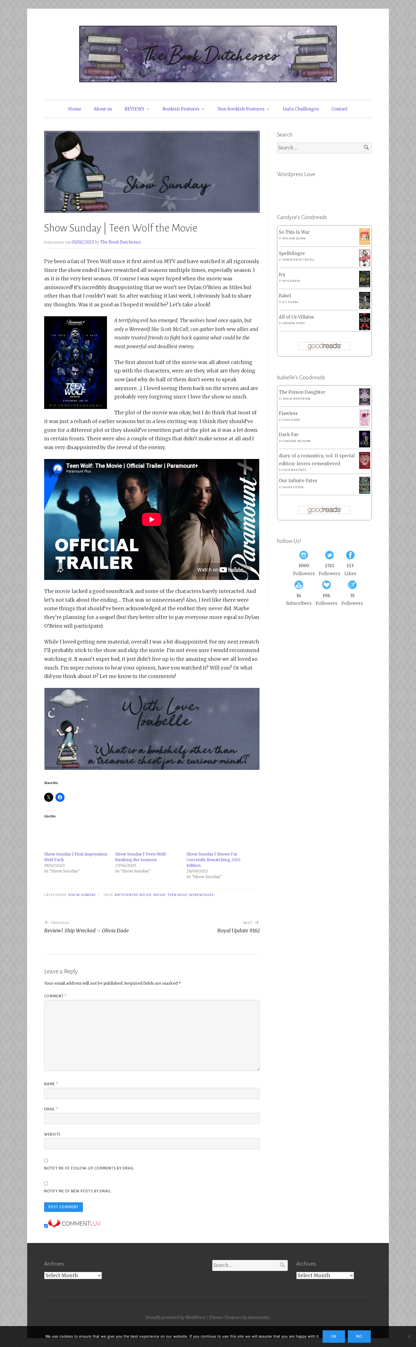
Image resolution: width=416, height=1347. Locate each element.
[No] (409, 1336)
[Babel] (364, 307)
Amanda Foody (294, 323)
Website (52, 1134)
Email (51, 1109)
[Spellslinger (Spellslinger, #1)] (364, 265)
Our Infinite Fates (298, 480)
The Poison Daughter (302, 392)
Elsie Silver (291, 420)
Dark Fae (289, 434)
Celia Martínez (294, 470)
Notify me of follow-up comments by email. (89, 1168)
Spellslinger (292, 253)
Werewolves (201, 895)
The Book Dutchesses (120, 242)
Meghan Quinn (294, 238)
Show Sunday (82, 895)
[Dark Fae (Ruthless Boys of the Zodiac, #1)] (364, 446)
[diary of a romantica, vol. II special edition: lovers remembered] (364, 467)
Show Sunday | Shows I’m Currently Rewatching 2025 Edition (213, 860)
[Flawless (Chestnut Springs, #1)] (364, 425)
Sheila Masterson (296, 398)
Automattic (259, 1317)
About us (103, 109)
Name (51, 1084)
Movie (159, 895)
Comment (55, 996)
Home (74, 109)
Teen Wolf (177, 895)
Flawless (288, 413)
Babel (285, 295)
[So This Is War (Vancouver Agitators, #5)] (364, 243)
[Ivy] (364, 285)
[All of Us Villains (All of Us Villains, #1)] (364, 329)
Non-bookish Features (241, 109)
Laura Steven (293, 487)
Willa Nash (291, 281)
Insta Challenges (301, 109)
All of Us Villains (296, 317)
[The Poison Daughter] (364, 403)
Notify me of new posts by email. (78, 1191)
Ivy (282, 274)
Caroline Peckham (297, 441)
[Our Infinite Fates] (364, 492)
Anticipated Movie (133, 895)
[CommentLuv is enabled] (74, 1226)
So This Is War (294, 232)
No (359, 1337)
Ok (333, 1337)
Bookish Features (181, 109)
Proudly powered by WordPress (175, 1317)
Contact (339, 109)
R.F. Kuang (291, 302)
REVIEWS (134, 109)
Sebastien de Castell (298, 259)
